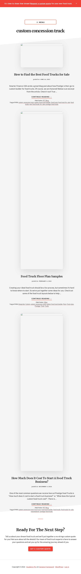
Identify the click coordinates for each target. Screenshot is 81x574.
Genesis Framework (46, 567)
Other (46, 302)
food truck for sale (64, 102)
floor (64, 304)
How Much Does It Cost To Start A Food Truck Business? (41, 479)
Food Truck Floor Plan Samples (42, 276)
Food (68, 304)
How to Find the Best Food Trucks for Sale (42, 74)
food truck (54, 102)
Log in (67, 567)
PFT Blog (46, 100)
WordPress (59, 567)
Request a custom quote (40, 3)
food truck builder (47, 510)
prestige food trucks (52, 104)
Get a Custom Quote (40, 549)
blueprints (21, 304)
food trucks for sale (67, 510)
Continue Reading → (42, 97)
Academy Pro (31, 567)
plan (72, 304)
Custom (27, 304)
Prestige (37, 306)
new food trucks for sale (37, 104)
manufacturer (35, 511)
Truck (42, 306)
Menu (42, 22)
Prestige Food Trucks (40, 13)
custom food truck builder (42, 102)
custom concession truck (26, 102)
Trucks (47, 306)
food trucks (56, 510)
